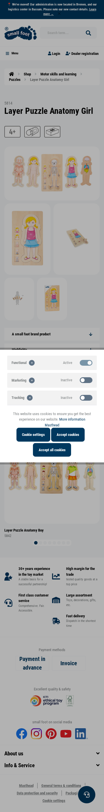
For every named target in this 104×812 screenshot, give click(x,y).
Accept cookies (68, 434)
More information (72, 419)
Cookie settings (33, 434)
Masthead (52, 425)
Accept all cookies (52, 449)
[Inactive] (86, 380)
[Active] (86, 362)
